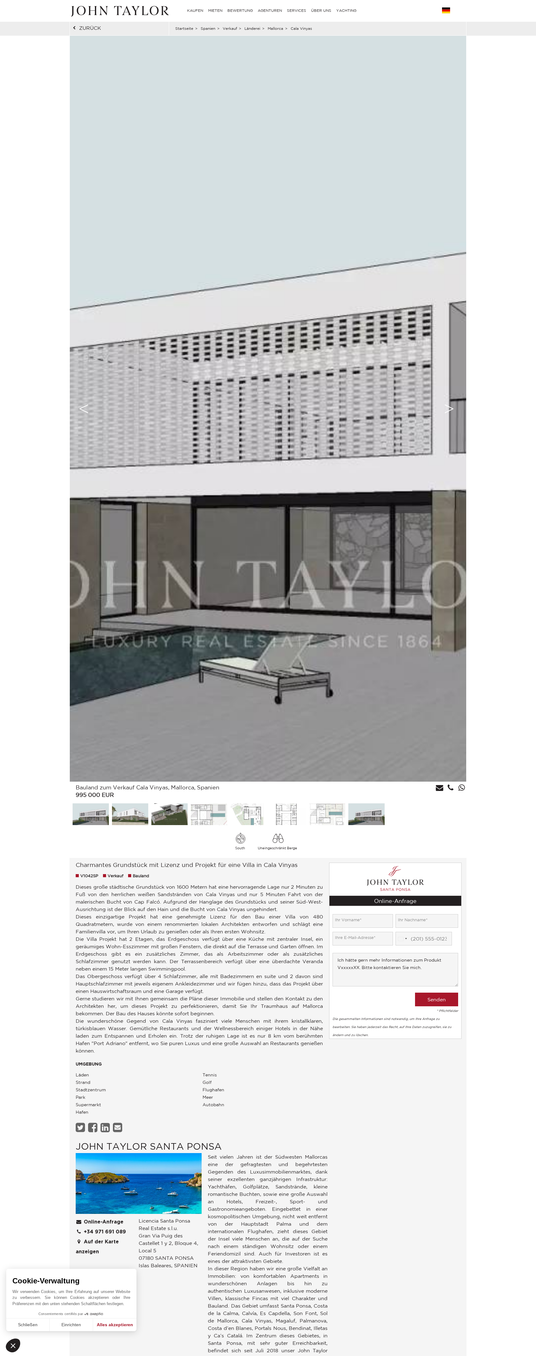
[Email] (118, 1127)
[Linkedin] (105, 1127)
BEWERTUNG (240, 10)
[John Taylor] (119, 10)
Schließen (28, 1324)
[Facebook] (93, 1127)
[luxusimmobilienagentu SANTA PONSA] (139, 1185)
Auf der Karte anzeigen (97, 1246)
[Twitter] (81, 1127)
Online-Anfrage (102, 1221)
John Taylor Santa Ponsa (149, 1146)
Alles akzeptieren (115, 1324)
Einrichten (71, 1324)
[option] (268, 409)
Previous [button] (84, 409)
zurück (90, 28)
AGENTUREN (270, 10)
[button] (13, 1345)
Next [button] (449, 409)
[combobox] (402, 938)
